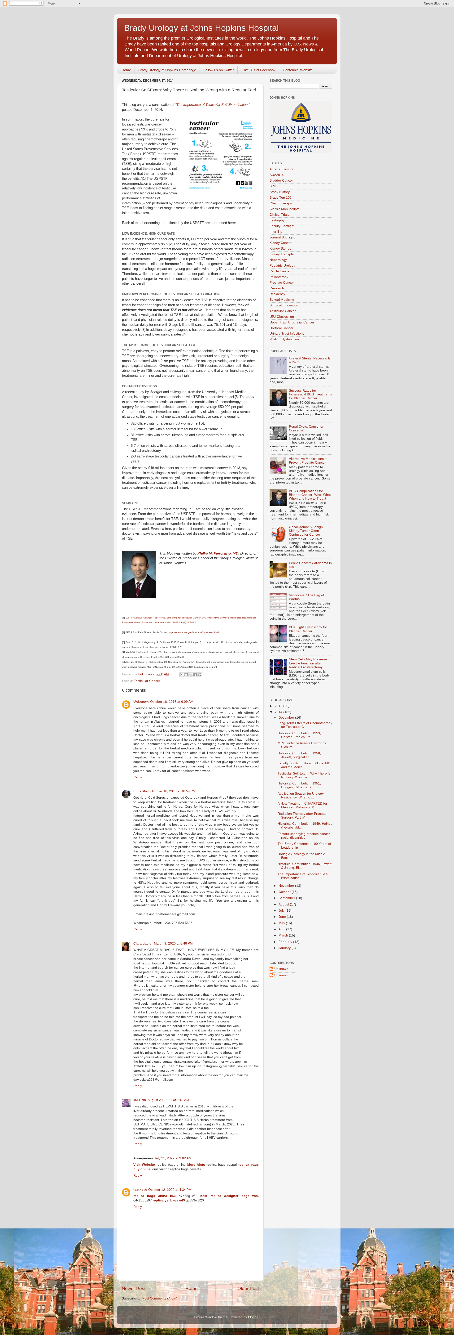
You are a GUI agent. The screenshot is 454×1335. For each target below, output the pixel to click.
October (285, 892)
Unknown (141, 701)
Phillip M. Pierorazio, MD (217, 553)
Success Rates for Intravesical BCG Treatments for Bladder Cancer (310, 394)
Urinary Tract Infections (287, 333)
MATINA (139, 1100)
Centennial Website (298, 70)
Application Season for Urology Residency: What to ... (301, 795)
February (286, 942)
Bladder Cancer (281, 180)
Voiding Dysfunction (284, 339)
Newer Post (133, 1288)
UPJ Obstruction (282, 316)
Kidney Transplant (283, 254)
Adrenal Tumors (281, 169)
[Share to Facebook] (195, 674)
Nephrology (278, 260)
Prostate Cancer (282, 282)
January (285, 948)
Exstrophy (277, 220)
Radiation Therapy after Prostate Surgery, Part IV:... (302, 815)
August (284, 904)
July (282, 910)
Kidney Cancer (281, 243)
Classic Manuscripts (284, 209)
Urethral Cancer (281, 328)
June (283, 916)
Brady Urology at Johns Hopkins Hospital (201, 28)
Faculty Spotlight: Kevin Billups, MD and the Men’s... (304, 765)
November (287, 885)
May (282, 923)
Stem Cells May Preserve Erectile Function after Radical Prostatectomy (308, 663)
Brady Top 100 (281, 197)
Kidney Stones (280, 248)
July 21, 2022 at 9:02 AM (173, 1158)
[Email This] (181, 674)
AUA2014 (277, 175)
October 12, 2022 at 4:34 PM (170, 1190)
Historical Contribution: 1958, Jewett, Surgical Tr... (299, 755)
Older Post (248, 1288)
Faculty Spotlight (282, 226)
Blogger (253, 1317)
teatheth (140, 1190)
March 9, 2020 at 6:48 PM (173, 943)
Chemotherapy (281, 203)
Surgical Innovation (284, 305)
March (284, 935)
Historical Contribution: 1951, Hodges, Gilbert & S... (299, 785)
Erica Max (141, 791)
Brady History (280, 192)
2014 (279, 712)
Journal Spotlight (282, 237)
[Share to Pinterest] (199, 674)
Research (277, 288)
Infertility (276, 231)
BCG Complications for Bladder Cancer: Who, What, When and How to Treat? (310, 494)
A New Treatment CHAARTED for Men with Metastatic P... (302, 805)
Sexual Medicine (282, 299)
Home (126, 70)
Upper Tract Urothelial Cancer (292, 322)
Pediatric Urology (282, 265)
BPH (273, 186)
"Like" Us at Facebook (258, 70)
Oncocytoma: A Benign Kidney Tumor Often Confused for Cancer (306, 530)
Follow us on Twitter (218, 70)
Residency (277, 294)
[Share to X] (190, 674)
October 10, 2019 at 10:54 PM (173, 791)
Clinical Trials (279, 214)
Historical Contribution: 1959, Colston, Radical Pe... (299, 735)
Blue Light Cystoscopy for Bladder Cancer (308, 629)
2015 (279, 706)
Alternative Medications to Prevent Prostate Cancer (308, 460)
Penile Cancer (280, 271)
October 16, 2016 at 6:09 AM (171, 701)
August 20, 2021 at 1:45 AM (168, 1100)
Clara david (143, 943)
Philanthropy (279, 277)
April (282, 929)
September (287, 898)
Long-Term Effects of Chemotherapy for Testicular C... (305, 725)
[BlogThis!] (186, 674)
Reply (137, 777)
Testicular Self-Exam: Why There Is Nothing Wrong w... (304, 775)
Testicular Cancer (147, 681)
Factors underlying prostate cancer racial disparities (304, 835)
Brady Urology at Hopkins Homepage (167, 70)
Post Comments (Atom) (159, 1298)
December (287, 717)
